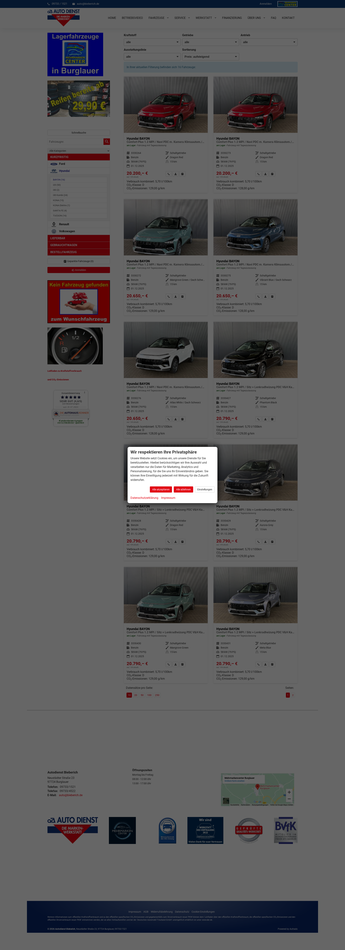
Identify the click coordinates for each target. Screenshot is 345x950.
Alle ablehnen (183, 489)
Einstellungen (204, 489)
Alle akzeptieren (161, 489)
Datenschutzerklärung (144, 498)
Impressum (168, 498)
